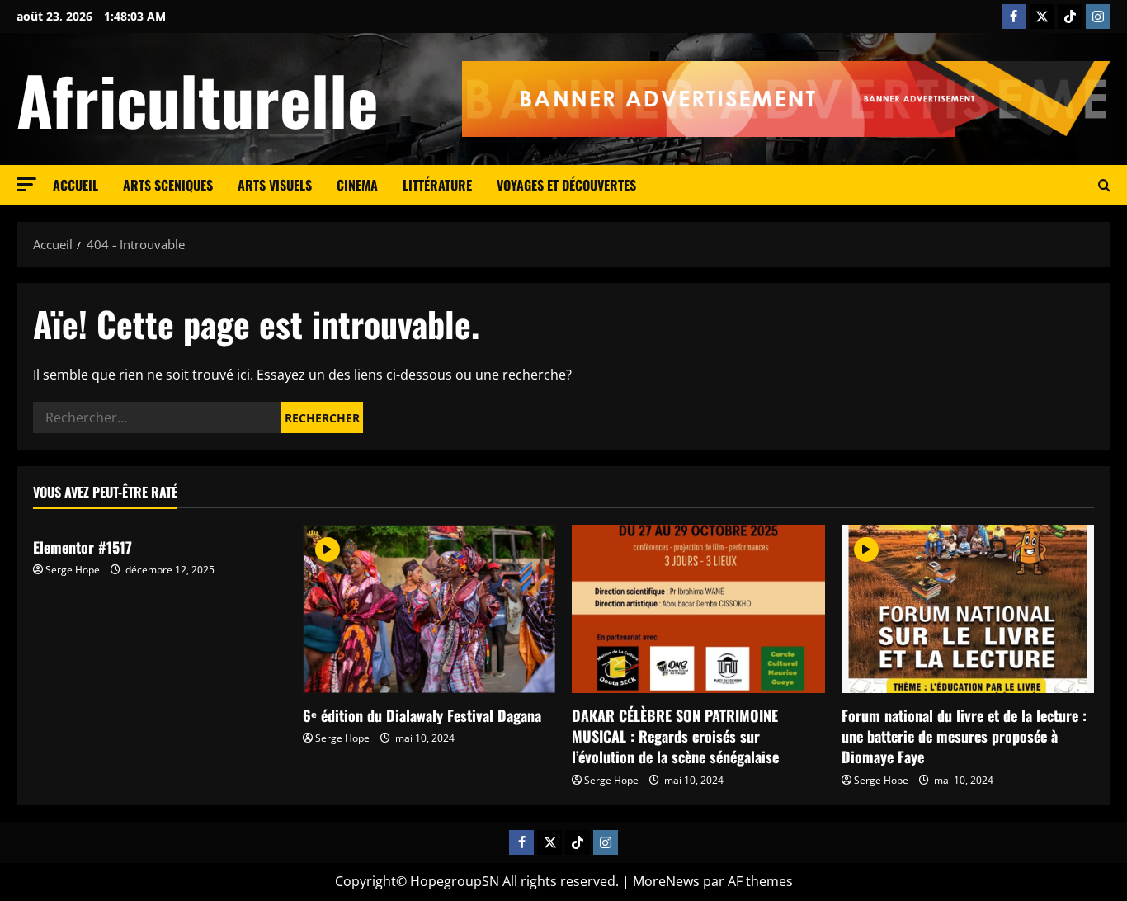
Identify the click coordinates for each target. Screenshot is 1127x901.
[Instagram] (1098, 16)
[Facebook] (1014, 16)
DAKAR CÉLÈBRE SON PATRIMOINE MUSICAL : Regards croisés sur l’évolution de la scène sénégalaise (675, 736)
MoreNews (666, 881)
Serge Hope (72, 570)
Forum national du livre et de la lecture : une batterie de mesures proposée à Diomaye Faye (964, 736)
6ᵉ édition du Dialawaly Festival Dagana (422, 715)
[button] (26, 184)
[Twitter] (1042, 16)
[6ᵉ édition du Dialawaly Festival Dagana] (429, 609)
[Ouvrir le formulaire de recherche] (1104, 185)
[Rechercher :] (157, 417)
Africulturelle (198, 99)
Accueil (75, 185)
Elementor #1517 (82, 547)
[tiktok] (1070, 16)
